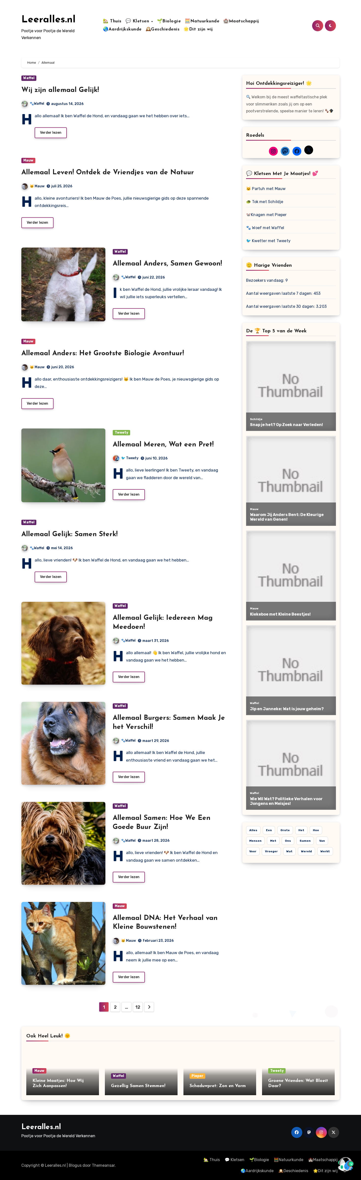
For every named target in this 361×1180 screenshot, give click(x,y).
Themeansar (103, 1165)
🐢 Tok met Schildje (264, 201)
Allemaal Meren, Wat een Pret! (163, 444)
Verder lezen (50, 133)
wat (289, 851)
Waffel (28, 78)
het (301, 830)
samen (305, 840)
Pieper (197, 1076)
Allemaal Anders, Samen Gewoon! (167, 263)
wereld (306, 851)
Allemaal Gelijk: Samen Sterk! (69, 534)
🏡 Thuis (112, 21)
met (273, 840)
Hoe (316, 830)
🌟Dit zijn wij (198, 29)
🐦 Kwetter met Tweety (268, 240)
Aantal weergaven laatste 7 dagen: (280, 293)
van (322, 840)
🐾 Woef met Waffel (265, 227)
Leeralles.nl (48, 20)
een (269, 830)
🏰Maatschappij (241, 21)
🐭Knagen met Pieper (266, 214)
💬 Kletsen (138, 21)
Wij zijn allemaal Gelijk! (60, 90)
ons (288, 840)
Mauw (28, 160)
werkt (325, 851)
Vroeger (271, 851)
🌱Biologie (169, 21)
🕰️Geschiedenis (163, 29)
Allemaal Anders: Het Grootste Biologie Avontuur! (102, 353)
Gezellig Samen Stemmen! (138, 1086)
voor (252, 851)
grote (285, 830)
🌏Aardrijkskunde (122, 29)
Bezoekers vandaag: (265, 280)
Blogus (75, 1165)
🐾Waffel (37, 104)
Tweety (121, 432)
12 (137, 1007)
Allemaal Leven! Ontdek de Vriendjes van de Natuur (107, 172)
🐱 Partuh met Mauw (266, 188)
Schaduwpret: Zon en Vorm (218, 1086)
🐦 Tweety (130, 458)
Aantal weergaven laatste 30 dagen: (281, 306)
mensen (255, 840)
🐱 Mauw (37, 186)
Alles (253, 830)
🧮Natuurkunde (202, 21)
